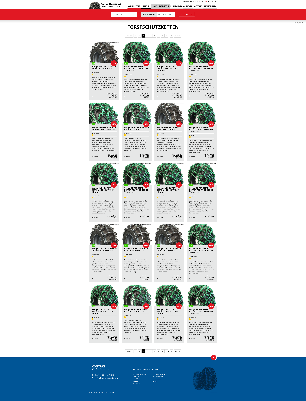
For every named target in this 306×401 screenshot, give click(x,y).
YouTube (156, 369)
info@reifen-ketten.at (107, 378)
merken (95, 96)
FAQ (156, 381)
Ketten (137, 381)
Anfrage (137, 384)
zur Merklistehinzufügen (297, 23)
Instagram (147, 369)
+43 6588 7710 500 (201, 1)
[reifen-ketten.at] (108, 5)
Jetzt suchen (186, 14)
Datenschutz (159, 376)
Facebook (138, 369)
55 (171, 36)
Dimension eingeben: (148, 14)
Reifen (137, 376)
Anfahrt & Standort (161, 374)
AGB (136, 379)
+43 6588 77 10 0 (104, 375)
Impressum (158, 379)
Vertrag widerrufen (141, 374)
